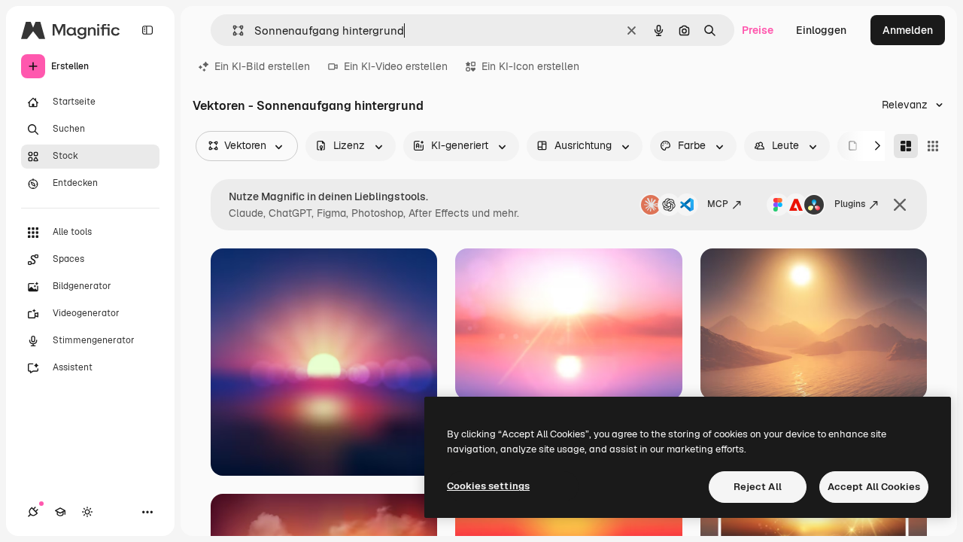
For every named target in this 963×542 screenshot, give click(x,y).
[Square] (933, 146)
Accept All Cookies (874, 486)
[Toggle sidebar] (147, 30)
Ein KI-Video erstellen (396, 66)
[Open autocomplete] (232, 30)
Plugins (849, 204)
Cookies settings (488, 486)
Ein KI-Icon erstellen (530, 66)
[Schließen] (900, 205)
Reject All (758, 486)
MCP (717, 204)
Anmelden (907, 30)
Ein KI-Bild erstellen (262, 66)
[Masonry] (906, 146)
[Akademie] (60, 512)
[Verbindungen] (33, 512)
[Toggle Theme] (87, 512)
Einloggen (821, 30)
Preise (757, 30)
